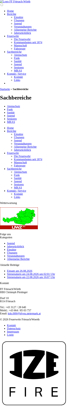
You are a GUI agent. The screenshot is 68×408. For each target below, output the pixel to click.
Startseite (5, 89)
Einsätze (18, 17)
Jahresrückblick (22, 32)
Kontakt (18, 76)
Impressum (13, 331)
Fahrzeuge (19, 48)
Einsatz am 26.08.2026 (19, 270)
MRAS (18, 70)
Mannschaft (20, 45)
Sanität (17, 61)
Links (17, 80)
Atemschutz (20, 54)
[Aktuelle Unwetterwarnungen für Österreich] (19, 228)
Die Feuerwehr (22, 39)
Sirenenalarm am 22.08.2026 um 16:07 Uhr (31, 277)
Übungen (19, 20)
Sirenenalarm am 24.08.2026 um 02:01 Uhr (31, 274)
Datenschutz (14, 328)
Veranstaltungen (23, 26)
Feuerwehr (13, 36)
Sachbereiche (14, 51)
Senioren (19, 67)
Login (10, 334)
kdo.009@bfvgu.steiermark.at (24, 313)
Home (10, 10)
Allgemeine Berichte (25, 29)
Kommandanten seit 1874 (28, 42)
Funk (17, 58)
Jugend (18, 23)
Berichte (11, 14)
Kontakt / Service (16, 73)
